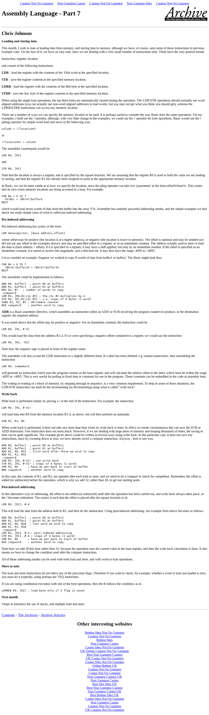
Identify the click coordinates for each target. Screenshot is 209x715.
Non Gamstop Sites (139, 3)
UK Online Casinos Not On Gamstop (104, 651)
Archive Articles (53, 615)
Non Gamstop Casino (71, 3)
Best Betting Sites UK (104, 695)
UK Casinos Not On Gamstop (104, 710)
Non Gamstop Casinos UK (104, 676)
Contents (8, 615)
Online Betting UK (104, 665)
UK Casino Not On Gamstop (104, 658)
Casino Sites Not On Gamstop (104, 647)
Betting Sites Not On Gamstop (104, 632)
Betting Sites (104, 640)
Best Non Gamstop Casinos (104, 654)
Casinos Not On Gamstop (36, 3)
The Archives (28, 615)
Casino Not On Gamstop (105, 673)
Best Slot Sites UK (104, 684)
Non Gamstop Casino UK (104, 691)
